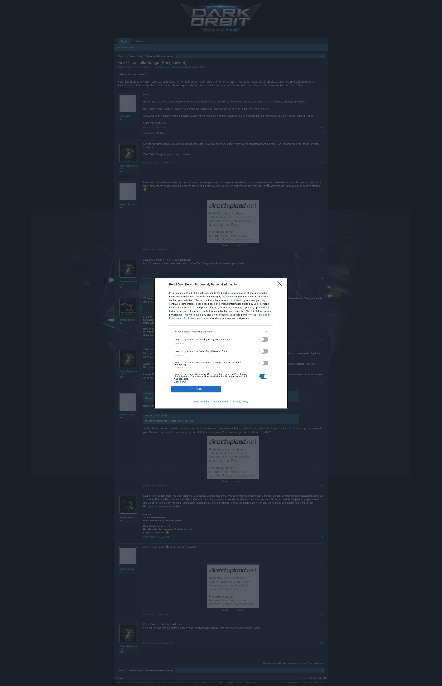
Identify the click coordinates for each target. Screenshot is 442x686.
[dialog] (221, 343)
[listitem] (221, 331)
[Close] (280, 284)
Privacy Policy (240, 401)
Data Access (221, 401)
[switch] (263, 339)
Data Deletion (201, 401)
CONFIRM (196, 389)
